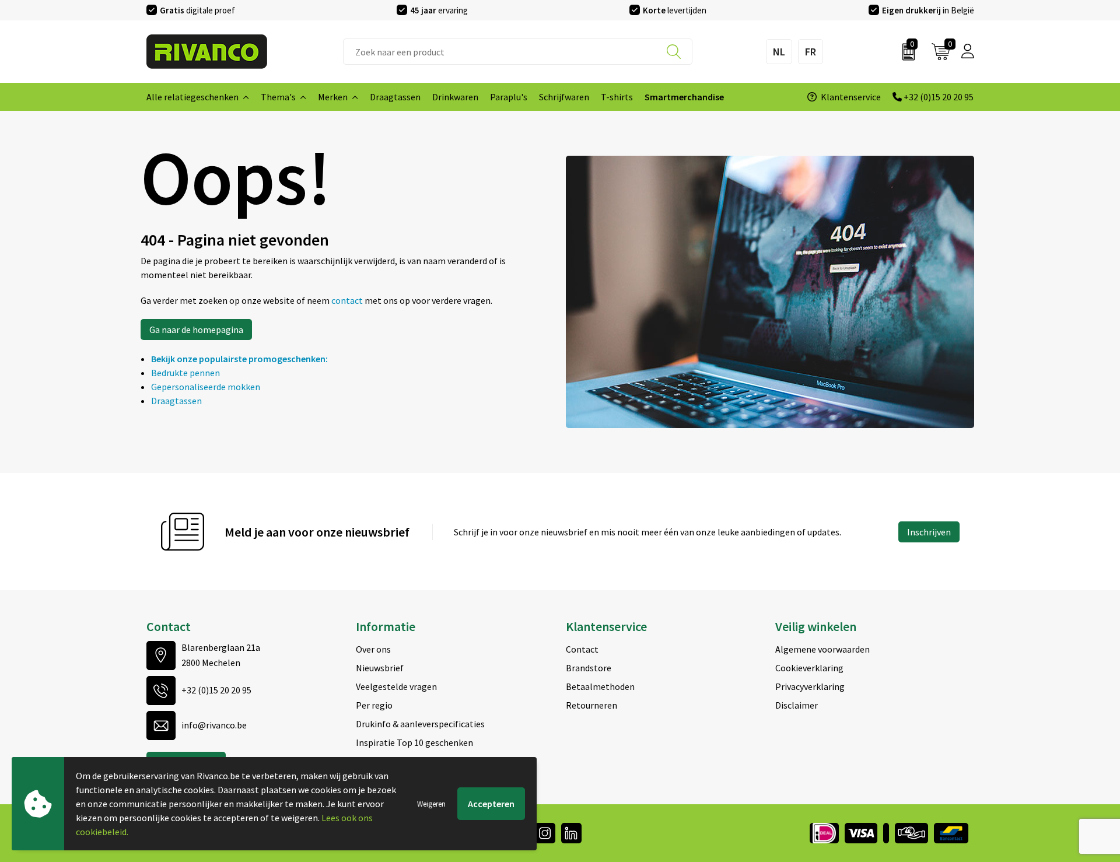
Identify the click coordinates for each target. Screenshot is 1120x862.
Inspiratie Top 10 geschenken (414, 742)
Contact (582, 649)
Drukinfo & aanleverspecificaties (420, 724)
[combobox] (517, 51)
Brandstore (588, 668)
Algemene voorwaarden (822, 649)
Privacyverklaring (810, 686)
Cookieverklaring (809, 668)
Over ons (373, 649)
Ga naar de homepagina (196, 329)
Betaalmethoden (600, 686)
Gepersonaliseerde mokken (205, 387)
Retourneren (591, 705)
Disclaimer (796, 705)
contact (348, 300)
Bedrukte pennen (185, 373)
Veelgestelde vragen (396, 686)
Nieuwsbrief (380, 668)
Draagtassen (176, 401)
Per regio (374, 705)
